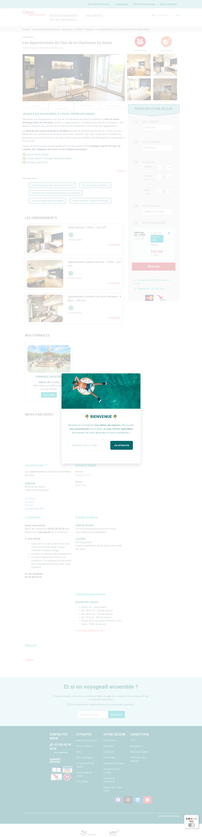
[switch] (191, 825)
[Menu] (197, 817)
